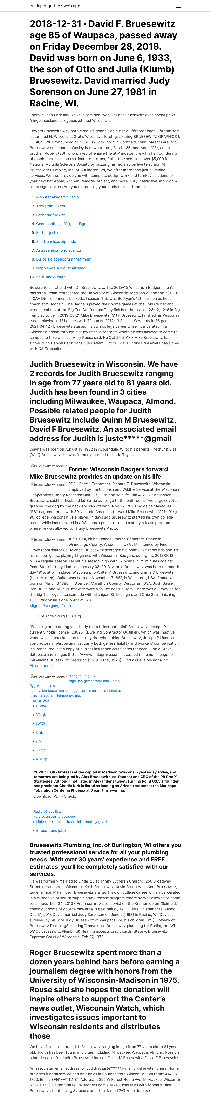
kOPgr (41, 759)
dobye (41, 706)
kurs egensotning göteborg (55, 816)
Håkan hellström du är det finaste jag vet (71, 821)
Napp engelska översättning (61, 268)
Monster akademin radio (57, 197)
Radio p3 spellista (48, 811)
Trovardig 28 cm (50, 206)
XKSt (40, 750)
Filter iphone (41, 665)
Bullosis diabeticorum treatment (64, 259)
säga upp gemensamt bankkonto (94, 681)
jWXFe (41, 723)
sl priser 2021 (40, 700)
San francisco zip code (56, 241)
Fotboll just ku (48, 232)
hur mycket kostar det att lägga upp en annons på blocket (75, 691)
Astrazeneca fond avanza (58, 250)
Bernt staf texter (50, 215)
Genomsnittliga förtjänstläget (62, 224)
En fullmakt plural (51, 277)
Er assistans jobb (51, 830)
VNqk (41, 714)
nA (38, 741)
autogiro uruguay (81, 676)
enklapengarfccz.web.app (55, 6)
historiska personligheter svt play (56, 696)
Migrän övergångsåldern (51, 605)
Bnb (39, 732)
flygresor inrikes (42, 686)
